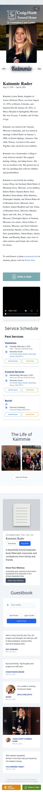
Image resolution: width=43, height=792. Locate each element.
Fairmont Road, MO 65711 (20, 410)
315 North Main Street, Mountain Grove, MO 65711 (23, 355)
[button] (21, 721)
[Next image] (37, 720)
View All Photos (22, 477)
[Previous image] (5, 720)
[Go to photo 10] (26, 732)
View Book (12, 543)
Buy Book (25, 543)
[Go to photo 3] (16, 732)
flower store (30, 260)
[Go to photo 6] (20, 732)
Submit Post (21, 621)
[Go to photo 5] (19, 732)
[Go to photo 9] (25, 732)
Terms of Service (28, 781)
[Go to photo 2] (15, 732)
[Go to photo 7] (22, 732)
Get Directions (13, 361)
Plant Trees (30, 361)
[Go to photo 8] (23, 732)
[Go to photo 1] (13, 732)
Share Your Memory (16, 580)
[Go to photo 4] (17, 732)
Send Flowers (30, 414)
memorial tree (32, 256)
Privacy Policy (14, 781)
